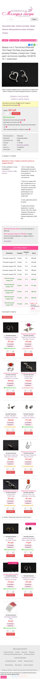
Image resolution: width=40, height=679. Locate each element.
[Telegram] (32, 45)
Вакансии (32, 652)
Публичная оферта (29, 654)
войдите (4, 173)
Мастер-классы (28, 661)
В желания (10, 344)
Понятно (3, 677)
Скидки (32, 26)
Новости (5, 29)
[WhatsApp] (34, 45)
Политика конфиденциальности (13, 654)
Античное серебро (23, 145)
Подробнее (7, 241)
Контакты (30, 29)
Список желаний (28, 665)
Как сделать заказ (8, 26)
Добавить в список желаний (19, 96)
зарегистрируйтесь (8, 171)
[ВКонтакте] (29, 45)
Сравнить (35, 307)
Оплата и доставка (22, 26)
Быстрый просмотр (11, 335)
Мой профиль (9, 665)
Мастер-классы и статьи (17, 29)
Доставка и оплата (10, 661)
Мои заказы (18, 665)
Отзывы (5, 33)
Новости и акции (8, 652)
